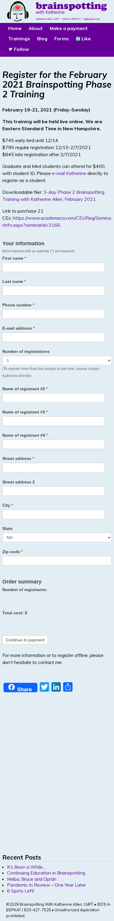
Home (15, 28)
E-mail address (18, 328)
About (36, 28)
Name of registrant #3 (25, 412)
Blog (42, 38)
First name (14, 258)
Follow (21, 49)
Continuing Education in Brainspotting (46, 873)
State (7, 528)
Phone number (18, 305)
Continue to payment (25, 640)
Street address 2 (18, 482)
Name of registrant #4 (25, 435)
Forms (61, 38)
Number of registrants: (24, 589)
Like (85, 38)
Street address (18, 458)
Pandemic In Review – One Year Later (46, 885)
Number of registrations (26, 351)
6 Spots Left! (20, 891)
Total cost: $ (14, 612)
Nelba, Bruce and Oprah (31, 879)
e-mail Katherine (69, 173)
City (7, 505)
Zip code (12, 551)
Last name (14, 281)
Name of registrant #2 (25, 388)
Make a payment (69, 28)
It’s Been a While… (26, 867)
